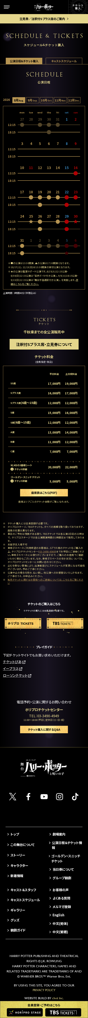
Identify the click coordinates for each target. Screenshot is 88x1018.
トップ (14, 834)
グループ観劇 (62, 877)
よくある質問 (61, 898)
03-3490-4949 (47, 551)
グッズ (14, 920)
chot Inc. (58, 998)
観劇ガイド (17, 930)
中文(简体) (60, 923)
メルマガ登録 (62, 906)
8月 (19, 100)
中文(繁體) (60, 931)
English (58, 914)
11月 (60, 100)
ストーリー (17, 855)
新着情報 (16, 875)
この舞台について (22, 844)
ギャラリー (17, 910)
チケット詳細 (20, 469)
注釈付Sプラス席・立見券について (44, 344)
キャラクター (19, 865)
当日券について (63, 869)
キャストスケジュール (64, 61)
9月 (33, 100)
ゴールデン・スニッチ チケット (65, 858)
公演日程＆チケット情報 (67, 845)
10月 (46, 100)
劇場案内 (59, 834)
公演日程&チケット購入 (24, 61)
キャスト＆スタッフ (23, 889)
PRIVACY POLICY (44, 990)
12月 (74, 100)
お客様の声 (60, 889)
